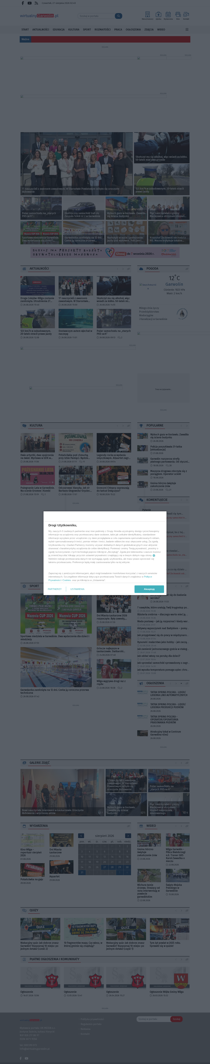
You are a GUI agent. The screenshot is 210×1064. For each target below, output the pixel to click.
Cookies (67, 580)
